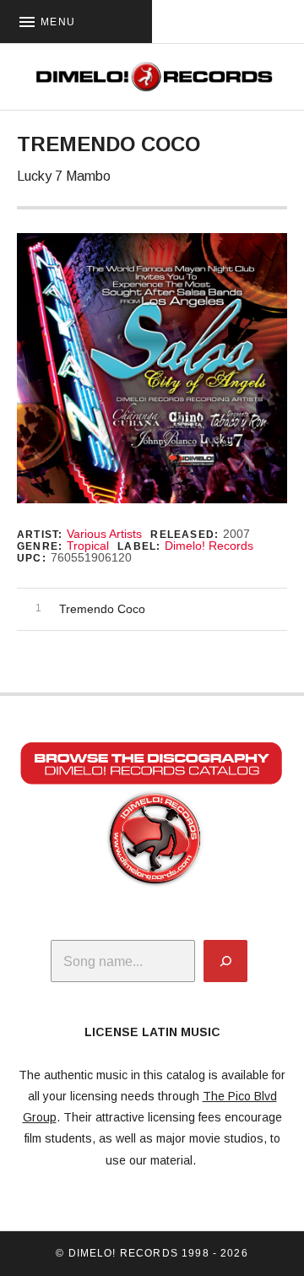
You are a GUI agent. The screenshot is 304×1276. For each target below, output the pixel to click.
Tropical (88, 545)
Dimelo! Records (209, 545)
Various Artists (104, 533)
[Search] (226, 961)
